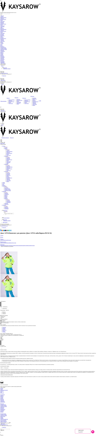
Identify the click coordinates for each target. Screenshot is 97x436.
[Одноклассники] (2, 230)
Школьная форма (3, 242)
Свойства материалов (4, 419)
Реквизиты (2, 407)
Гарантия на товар (3, 406)
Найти (2, 430)
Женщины (8, 157)
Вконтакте (4, 75)
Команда (1, 396)
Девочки (7, 150)
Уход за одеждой (3, 420)
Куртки (15, 245)
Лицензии (2, 400)
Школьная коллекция (4, 390)
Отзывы (3, 329)
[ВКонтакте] (1, 230)
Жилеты (8, 245)
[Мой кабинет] (0, 138)
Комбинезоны (12, 245)
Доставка (4, 331)
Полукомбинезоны (27, 245)
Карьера (1, 398)
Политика (2, 408)
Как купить (6, 187)
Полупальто (33, 245)
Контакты (8, 200)
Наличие (3, 328)
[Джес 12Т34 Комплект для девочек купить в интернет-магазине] (8, 273)
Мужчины (8, 173)
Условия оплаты (3, 404)
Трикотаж (8, 242)
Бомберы (1, 245)
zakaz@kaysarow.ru (4, 73)
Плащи (23, 245)
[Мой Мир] (3, 230)
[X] (5, 230)
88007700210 (3, 80)
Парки (20, 245)
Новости (1, 395)
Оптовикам (2, 410)
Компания (6, 193)
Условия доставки (3, 405)
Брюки (11, 242)
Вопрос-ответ (2, 416)
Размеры (1, 418)
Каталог (5, 147)
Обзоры (1, 417)
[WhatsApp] (8, 230)
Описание (4, 327)
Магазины (2, 403)
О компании (2, 394)
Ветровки (5, 245)
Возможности (2, 409)
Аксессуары (14, 242)
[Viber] (6, 230)
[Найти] (1, 14)
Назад (8, 149)
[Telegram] (11, 230)
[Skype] (9, 230)
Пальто (18, 245)
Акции (1, 389)
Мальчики (5, 240)
